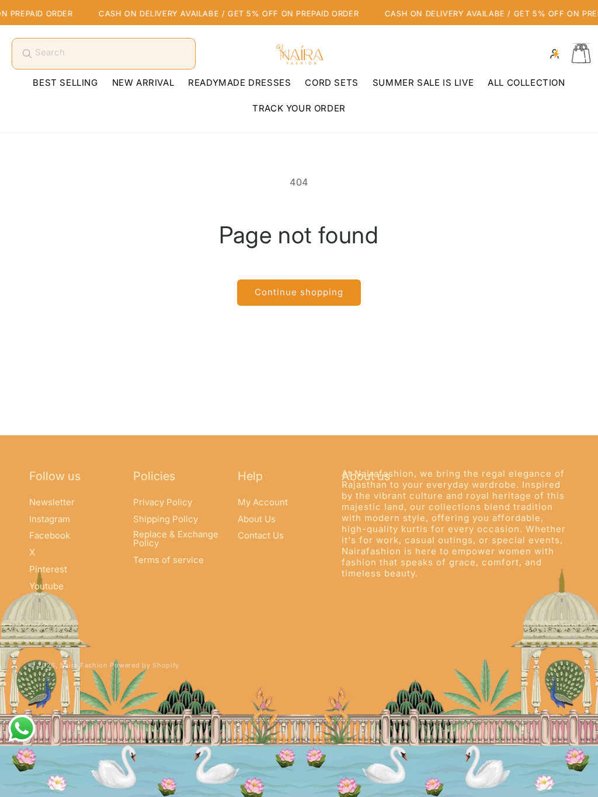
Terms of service (168, 559)
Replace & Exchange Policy (175, 538)
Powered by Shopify (144, 665)
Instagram (49, 519)
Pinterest (48, 569)
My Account (263, 503)
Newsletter (52, 503)
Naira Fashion (84, 665)
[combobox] (103, 53)
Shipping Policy (165, 519)
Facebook (49, 535)
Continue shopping (299, 292)
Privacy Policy (162, 503)
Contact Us (261, 535)
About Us (257, 519)
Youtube (46, 586)
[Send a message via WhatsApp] (22, 728)
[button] (580, 54)
